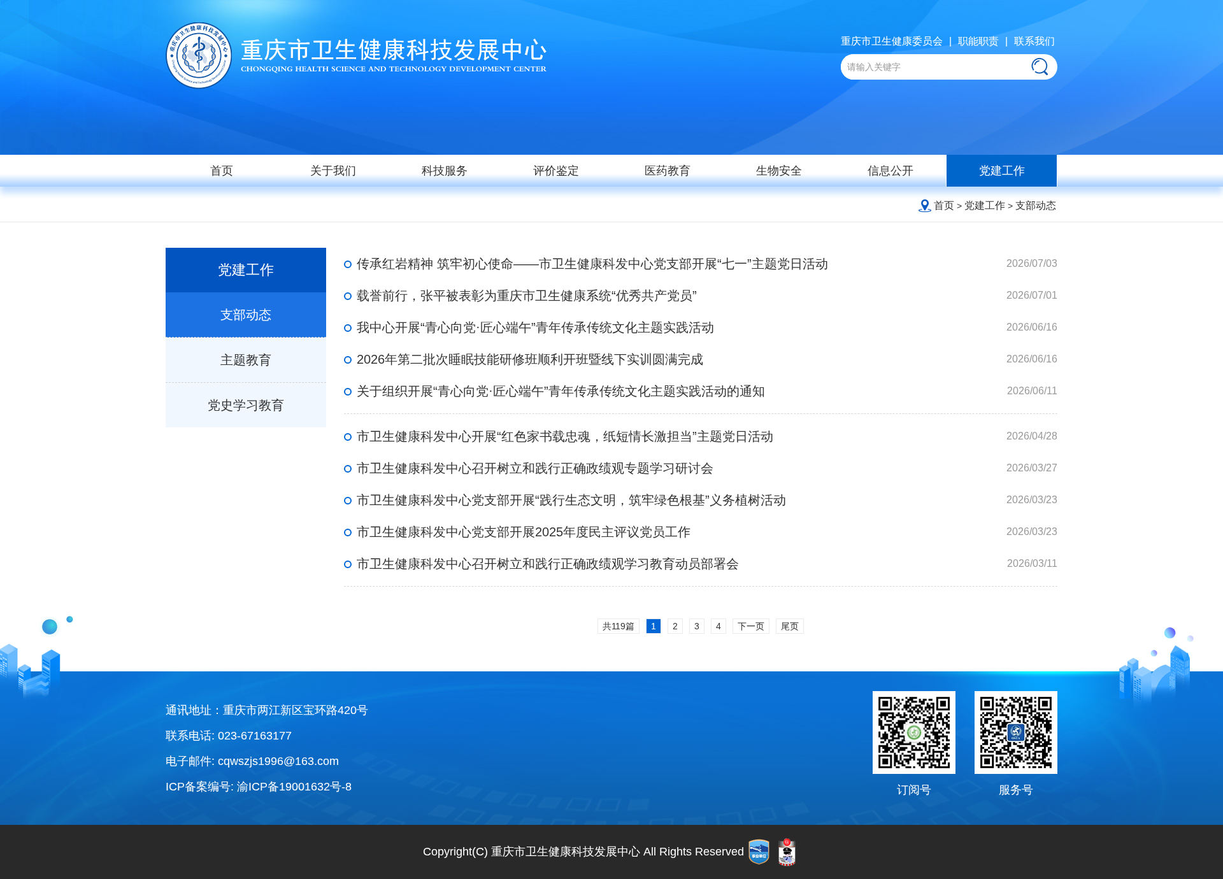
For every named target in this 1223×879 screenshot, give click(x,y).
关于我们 (333, 170)
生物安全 (779, 170)
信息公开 (890, 170)
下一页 (751, 626)
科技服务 (445, 170)
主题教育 (245, 360)
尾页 (790, 626)
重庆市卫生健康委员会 (892, 41)
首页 (221, 170)
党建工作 (1002, 170)
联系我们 (1034, 41)
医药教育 (667, 170)
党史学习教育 (246, 405)
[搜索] (1039, 66)
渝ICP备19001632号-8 (294, 786)
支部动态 (1035, 205)
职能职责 (978, 41)
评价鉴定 (556, 170)
